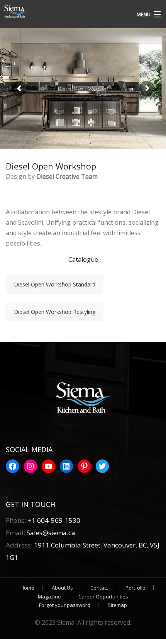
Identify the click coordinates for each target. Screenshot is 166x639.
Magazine (49, 596)
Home (27, 587)
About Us (62, 587)
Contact (99, 587)
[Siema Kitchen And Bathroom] (62, 11)
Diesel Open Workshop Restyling (54, 311)
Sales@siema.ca (50, 532)
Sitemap (117, 605)
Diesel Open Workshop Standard (54, 284)
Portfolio (135, 587)
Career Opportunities (103, 596)
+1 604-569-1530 (54, 520)
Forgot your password (64, 605)
